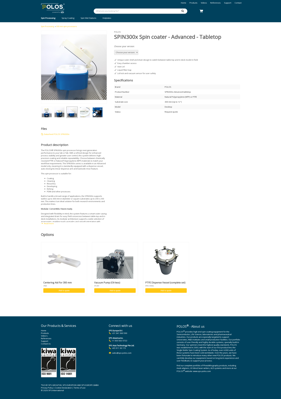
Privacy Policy (47, 387)
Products (193, 2)
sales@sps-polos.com (121, 353)
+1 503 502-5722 (119, 340)
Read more (48, 223)
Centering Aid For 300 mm (57, 282)
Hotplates (107, 18)
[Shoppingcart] (201, 11)
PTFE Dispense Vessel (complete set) (165, 282)
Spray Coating (68, 18)
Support (227, 2)
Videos (204, 2)
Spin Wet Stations (88, 18)
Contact (238, 2)
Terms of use (79, 387)
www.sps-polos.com (202, 371)
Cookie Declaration (63, 387)
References (215, 2)
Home (183, 2)
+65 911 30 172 (119, 348)
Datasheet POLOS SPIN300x (56, 134)
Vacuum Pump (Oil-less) (107, 282)
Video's (44, 335)
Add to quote (64, 290)
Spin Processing (48, 18)
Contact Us (46, 343)
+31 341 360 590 (119, 333)
